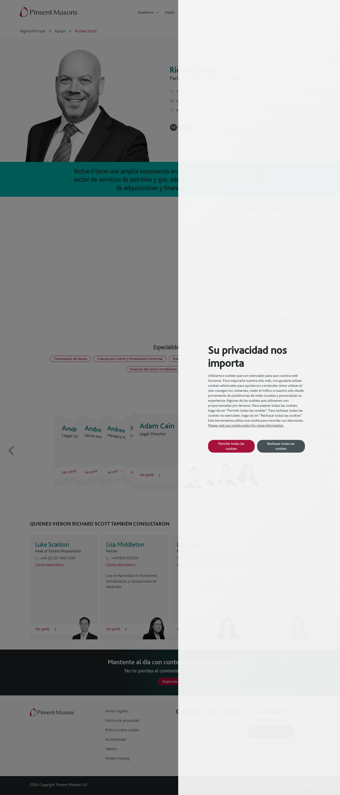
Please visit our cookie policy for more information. (246, 425)
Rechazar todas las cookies (281, 446)
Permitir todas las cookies (231, 446)
